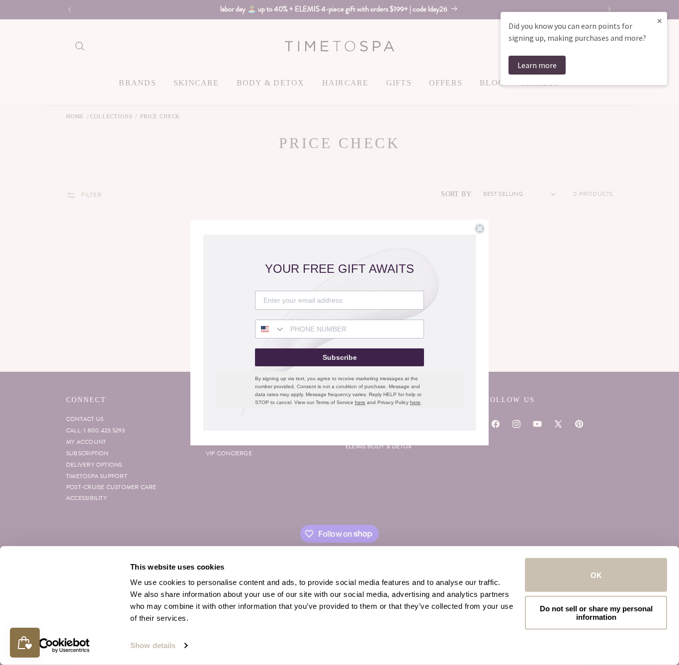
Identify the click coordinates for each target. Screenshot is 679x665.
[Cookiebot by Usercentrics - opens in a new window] (64, 645)
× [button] (659, 20)
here (360, 402)
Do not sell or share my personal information (596, 612)
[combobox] (270, 329)
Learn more (537, 65)
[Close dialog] (480, 229)
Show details (152, 645)
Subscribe (340, 357)
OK (596, 575)
